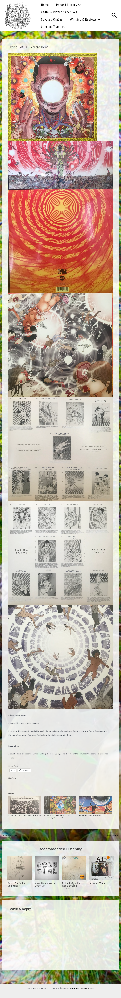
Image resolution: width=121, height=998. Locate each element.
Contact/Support (53, 26)
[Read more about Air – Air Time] (101, 868)
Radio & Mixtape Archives (59, 12)
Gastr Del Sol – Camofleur (16, 884)
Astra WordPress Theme (83, 988)
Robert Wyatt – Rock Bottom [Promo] (71, 885)
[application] (79, 4)
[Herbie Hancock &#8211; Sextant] (95, 805)
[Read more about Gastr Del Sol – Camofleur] (19, 868)
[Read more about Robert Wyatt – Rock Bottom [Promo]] (74, 868)
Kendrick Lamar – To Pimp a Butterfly (24, 815)
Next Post (112, 835)
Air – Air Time (97, 883)
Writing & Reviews (83, 19)
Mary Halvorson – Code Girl (45, 884)
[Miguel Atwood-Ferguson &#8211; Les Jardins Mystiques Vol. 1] (60, 805)
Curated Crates (52, 19)
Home (45, 4)
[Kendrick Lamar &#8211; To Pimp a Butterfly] (24, 805)
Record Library (66, 4)
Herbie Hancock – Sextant (90, 815)
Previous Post (10, 835)
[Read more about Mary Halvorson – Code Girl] (47, 868)
